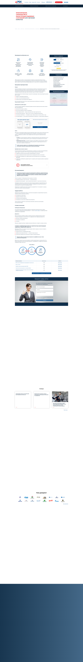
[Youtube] (66, 2)
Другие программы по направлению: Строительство (41, 273)
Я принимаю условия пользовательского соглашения (59, 69)
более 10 (61, 59)
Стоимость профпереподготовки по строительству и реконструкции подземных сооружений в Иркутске (59, 85)
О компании (26, 2)
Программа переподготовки (58, 78)
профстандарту (37, 210)
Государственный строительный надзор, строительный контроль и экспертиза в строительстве (24, 270)
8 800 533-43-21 (49, 2)
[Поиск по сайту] (53, 2)
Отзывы (30, 2)
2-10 (58, 59)
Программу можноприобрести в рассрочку (27, 165)
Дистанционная (57, 63)
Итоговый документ (56, 80)
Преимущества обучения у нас (58, 77)
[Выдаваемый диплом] (58, 99)
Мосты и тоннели (18, 264)
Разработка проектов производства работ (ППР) (22, 266)
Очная (62, 63)
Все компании (65, 503)
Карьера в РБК (34, 2)
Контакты (38, 2)
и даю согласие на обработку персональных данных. (59, 70)
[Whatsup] (67, 2)
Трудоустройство (56, 81)
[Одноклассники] (65, 2)
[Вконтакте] (64, 2)
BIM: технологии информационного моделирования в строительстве (25, 262)
